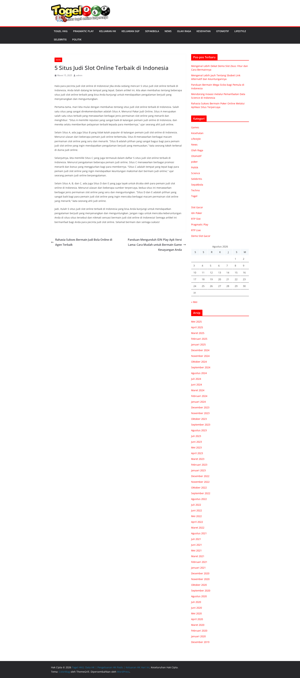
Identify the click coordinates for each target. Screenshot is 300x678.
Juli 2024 (196, 378)
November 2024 (200, 356)
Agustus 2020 (199, 596)
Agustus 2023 (199, 430)
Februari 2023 (199, 464)
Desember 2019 (200, 642)
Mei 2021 (196, 550)
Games (195, 127)
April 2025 (197, 327)
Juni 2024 (196, 384)
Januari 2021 (198, 567)
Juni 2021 (196, 544)
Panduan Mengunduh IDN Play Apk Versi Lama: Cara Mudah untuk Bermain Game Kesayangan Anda (155, 245)
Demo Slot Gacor (200, 236)
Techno (195, 190)
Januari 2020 (198, 636)
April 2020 (197, 619)
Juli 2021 (196, 539)
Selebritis (60, 39)
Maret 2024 (197, 390)
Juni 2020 (196, 607)
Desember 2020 (200, 573)
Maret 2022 (197, 527)
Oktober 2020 (199, 584)
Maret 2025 (197, 333)
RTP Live (196, 230)
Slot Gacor (197, 207)
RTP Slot (196, 218)
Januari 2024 (198, 401)
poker (194, 161)
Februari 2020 (199, 630)
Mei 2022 (196, 516)
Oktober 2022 (199, 487)
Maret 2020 (197, 624)
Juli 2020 (196, 602)
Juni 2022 (196, 510)
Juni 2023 (196, 441)
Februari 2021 (199, 562)
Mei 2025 (196, 321)
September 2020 (200, 590)
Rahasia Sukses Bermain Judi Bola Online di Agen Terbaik (83, 242)
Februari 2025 (199, 338)
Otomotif (222, 31)
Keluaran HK (107, 31)
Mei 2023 (196, 447)
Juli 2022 (196, 504)
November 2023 (200, 413)
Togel (194, 196)
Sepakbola (152, 31)
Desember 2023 (200, 407)
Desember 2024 (200, 350)
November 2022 (200, 481)
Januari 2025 (198, 344)
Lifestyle (240, 31)
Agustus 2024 (199, 373)
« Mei (194, 302)
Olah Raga (184, 31)
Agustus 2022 (199, 499)
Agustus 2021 (199, 533)
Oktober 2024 (199, 361)
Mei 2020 (196, 613)
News (168, 31)
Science (195, 173)
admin (79, 75)
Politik (76, 39)
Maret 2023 (197, 459)
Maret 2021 (197, 556)
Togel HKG (61, 31)
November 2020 (200, 579)
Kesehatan (204, 31)
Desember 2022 (200, 476)
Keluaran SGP (131, 31)
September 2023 (200, 424)
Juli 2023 (196, 436)
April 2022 (197, 521)
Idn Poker (196, 213)
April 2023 (197, 453)
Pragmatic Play (83, 31)
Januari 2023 (198, 470)
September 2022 (200, 493)
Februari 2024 (199, 396)
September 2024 (200, 367)
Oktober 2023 (199, 418)
